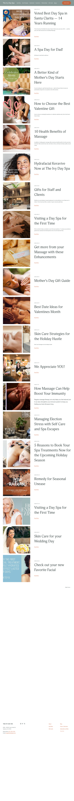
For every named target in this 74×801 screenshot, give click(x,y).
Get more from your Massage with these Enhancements (49, 252)
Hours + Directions (64, 726)
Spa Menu (51, 726)
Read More (36, 36)
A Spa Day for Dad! (48, 49)
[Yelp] (24, 723)
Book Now (66, 3)
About (50, 724)
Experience (38, 3)
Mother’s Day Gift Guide (52, 281)
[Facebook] (22, 723)
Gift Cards (51, 3)
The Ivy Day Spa (8, 3)
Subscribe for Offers (64, 728)
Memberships (44, 3)
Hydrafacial (31, 3)
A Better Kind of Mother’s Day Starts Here (49, 77)
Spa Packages (25, 3)
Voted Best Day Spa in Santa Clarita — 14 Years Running (50, 18)
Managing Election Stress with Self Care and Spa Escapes (49, 424)
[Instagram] (20, 723)
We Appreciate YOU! (49, 367)
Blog (61, 724)
